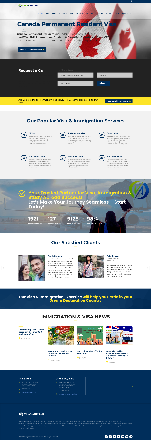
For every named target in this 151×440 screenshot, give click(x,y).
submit (102, 83)
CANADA (63, 14)
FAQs (117, 14)
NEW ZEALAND (76, 14)
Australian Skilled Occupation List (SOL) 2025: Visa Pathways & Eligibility (117, 354)
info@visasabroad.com (29, 392)
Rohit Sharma (55, 256)
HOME (40, 14)
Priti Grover (113, 256)
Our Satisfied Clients (75, 242)
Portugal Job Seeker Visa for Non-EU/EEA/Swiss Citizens (60, 353)
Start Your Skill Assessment (31, 50)
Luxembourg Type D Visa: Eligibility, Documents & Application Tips (31, 332)
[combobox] (75, 75)
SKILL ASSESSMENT (94, 14)
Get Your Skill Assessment (118, 101)
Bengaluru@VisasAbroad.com (68, 394)
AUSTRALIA (51, 14)
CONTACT (126, 14)
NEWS (108, 14)
